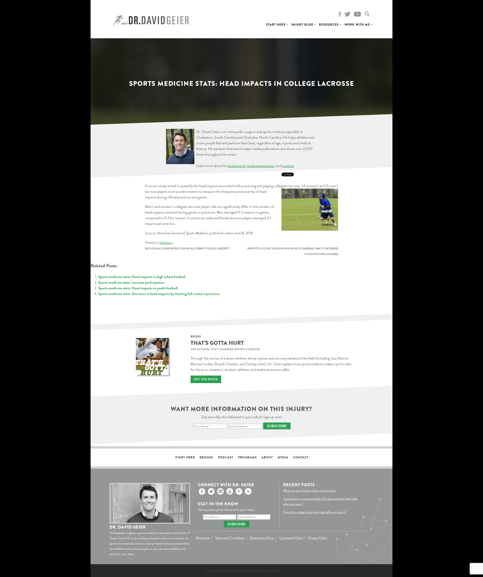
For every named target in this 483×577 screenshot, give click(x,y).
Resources (329, 24)
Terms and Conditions (229, 537)
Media (283, 457)
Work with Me (357, 24)
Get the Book (206, 379)
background (236, 165)
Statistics (166, 242)
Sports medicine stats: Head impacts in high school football (141, 277)
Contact (301, 457)
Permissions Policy (262, 537)
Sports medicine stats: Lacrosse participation (131, 282)
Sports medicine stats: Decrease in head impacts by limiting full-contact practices (158, 294)
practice (288, 165)
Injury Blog (302, 24)
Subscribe (277, 426)
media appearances (260, 165)
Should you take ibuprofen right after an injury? (314, 512)
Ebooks (206, 457)
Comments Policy (291, 537)
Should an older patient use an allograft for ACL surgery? (187, 248)
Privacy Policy (317, 537)
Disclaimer (203, 537)
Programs (247, 457)
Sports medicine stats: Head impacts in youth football (138, 288)
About (267, 457)
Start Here (276, 24)
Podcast (225, 457)
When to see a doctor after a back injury (309, 490)
